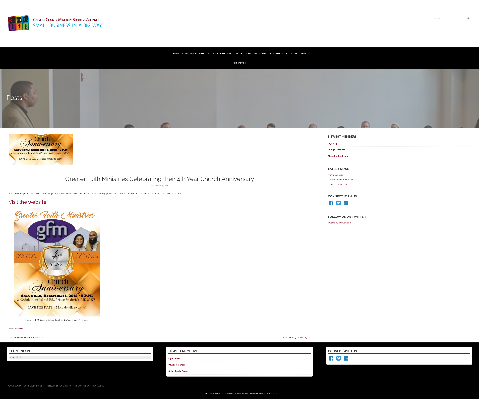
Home (176, 53)
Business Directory (255, 53)
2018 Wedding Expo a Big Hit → (298, 337)
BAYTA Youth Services (219, 53)
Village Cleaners (336, 149)
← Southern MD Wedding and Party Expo (26, 337)
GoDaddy (273, 393)
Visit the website (27, 202)
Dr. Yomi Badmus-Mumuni (340, 179)
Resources (291, 53)
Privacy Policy (82, 386)
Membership (276, 53)
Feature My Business (193, 53)
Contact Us (239, 63)
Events (238, 53)
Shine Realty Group (338, 156)
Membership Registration (59, 386)
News (303, 53)
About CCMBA (14, 386)
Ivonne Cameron (336, 175)
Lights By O (333, 143)
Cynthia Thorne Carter (338, 184)
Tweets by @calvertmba (339, 222)
